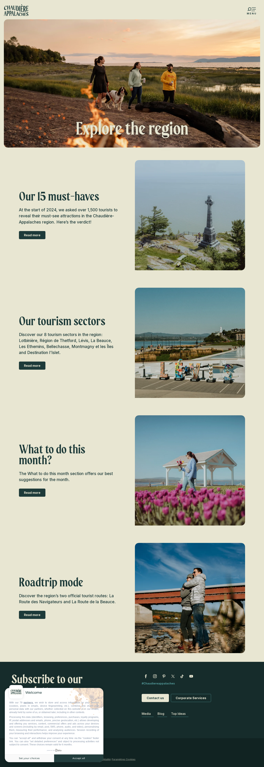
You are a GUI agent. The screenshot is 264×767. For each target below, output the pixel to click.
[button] (190, 215)
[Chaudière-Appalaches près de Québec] (16, 10)
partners (28, 702)
